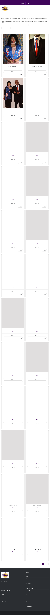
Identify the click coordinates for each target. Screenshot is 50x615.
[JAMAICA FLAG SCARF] (13, 357)
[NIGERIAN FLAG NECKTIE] (13, 313)
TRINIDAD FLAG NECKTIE (37, 198)
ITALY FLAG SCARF (37, 417)
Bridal (27, 596)
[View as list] (26, 30)
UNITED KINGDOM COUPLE (13, 110)
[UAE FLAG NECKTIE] (37, 137)
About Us (27, 572)
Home (27, 576)
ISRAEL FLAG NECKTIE (37, 505)
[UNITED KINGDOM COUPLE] (13, 93)
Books (27, 601)
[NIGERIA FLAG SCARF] (37, 313)
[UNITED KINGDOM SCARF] (13, 49)
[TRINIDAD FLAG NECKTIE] (37, 181)
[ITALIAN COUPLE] (37, 445)
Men (27, 594)
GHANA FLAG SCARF (37, 549)
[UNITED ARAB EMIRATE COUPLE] (37, 93)
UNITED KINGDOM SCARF (13, 66)
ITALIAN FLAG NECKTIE (13, 461)
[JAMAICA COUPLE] (13, 401)
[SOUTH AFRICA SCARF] (13, 269)
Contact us (3, 599)
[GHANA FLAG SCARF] (37, 533)
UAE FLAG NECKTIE (37, 154)
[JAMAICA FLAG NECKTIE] (37, 357)
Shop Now (28, 590)
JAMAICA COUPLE (13, 417)
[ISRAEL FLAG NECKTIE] (37, 489)
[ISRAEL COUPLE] (13, 533)
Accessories (28, 599)
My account (4, 601)
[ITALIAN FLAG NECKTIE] (13, 445)
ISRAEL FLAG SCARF (13, 505)
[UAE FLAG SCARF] (13, 137)
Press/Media (28, 581)
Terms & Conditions (5, 596)
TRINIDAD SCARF (13, 198)
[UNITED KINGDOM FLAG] (37, 49)
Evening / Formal (29, 606)
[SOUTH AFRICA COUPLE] (37, 269)
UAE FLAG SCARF (13, 154)
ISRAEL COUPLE (13, 549)
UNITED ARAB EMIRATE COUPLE (37, 110)
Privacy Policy (4, 594)
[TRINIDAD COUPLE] (13, 225)
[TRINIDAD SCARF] (13, 181)
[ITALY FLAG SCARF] (37, 401)
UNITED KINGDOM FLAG (37, 66)
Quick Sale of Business (29, 588)
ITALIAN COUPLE (37, 461)
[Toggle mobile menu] (48, 6)
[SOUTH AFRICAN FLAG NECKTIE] (37, 225)
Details (21, 74)
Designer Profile (28, 583)
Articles (27, 585)
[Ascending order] (29, 25)
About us (27, 578)
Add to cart (13, 71)
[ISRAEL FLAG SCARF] (13, 489)
